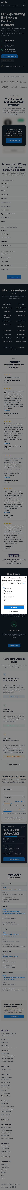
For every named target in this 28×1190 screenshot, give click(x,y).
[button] (14, 611)
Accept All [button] (14, 607)
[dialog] (14, 595)
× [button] (25, 577)
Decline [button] (14, 604)
